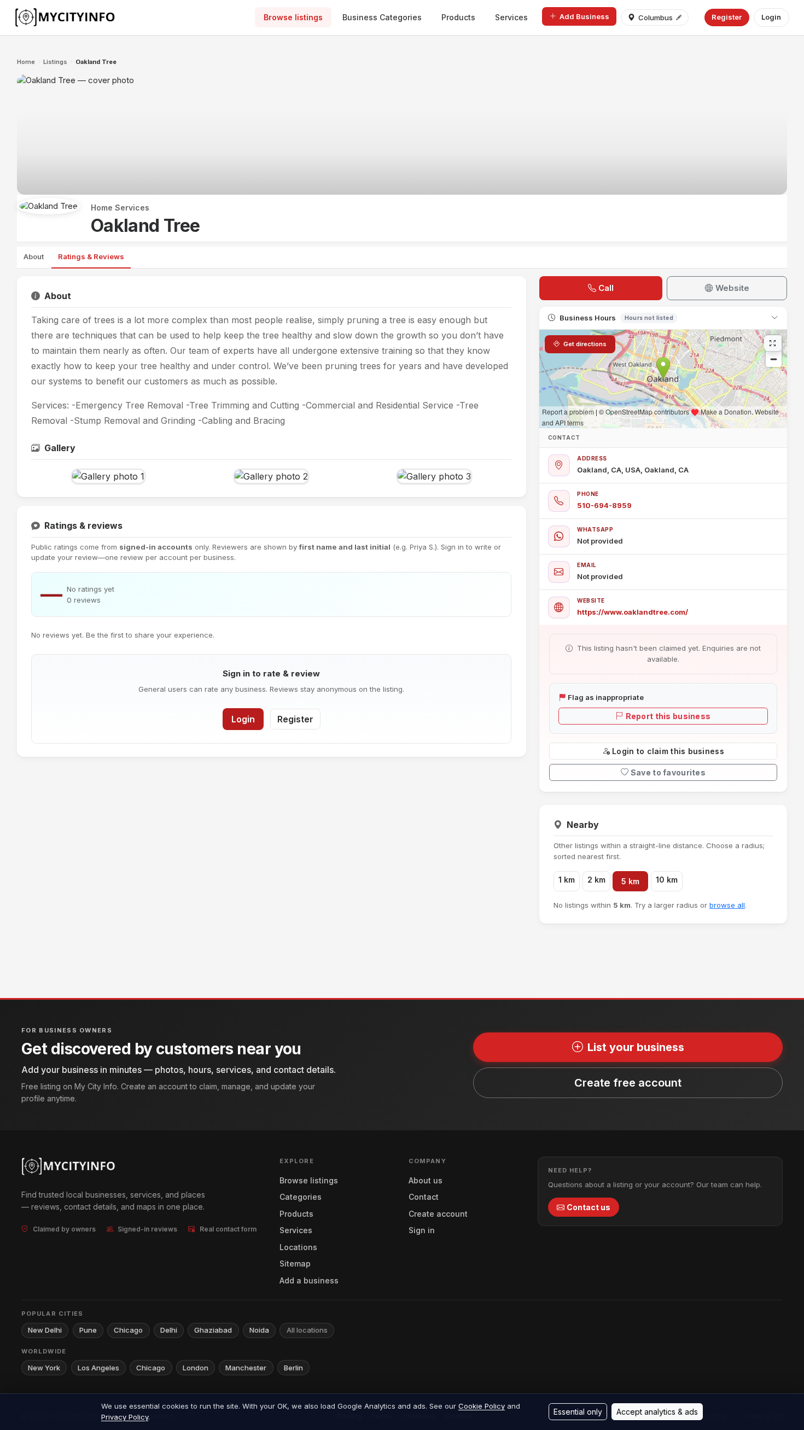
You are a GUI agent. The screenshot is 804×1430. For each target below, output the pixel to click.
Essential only (578, 1411)
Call (606, 288)
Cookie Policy (481, 1406)
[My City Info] (66, 17)
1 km (566, 879)
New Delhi (45, 1330)
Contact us (588, 1207)
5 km (630, 881)
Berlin (293, 1367)
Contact (424, 1196)
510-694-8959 (604, 505)
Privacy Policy (124, 1417)
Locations (298, 1247)
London (195, 1367)
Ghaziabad (213, 1330)
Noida (259, 1330)
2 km (596, 879)
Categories (300, 1196)
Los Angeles (98, 1367)
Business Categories (382, 17)
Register (727, 17)
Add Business (584, 16)
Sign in (422, 1230)
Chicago (128, 1330)
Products (458, 17)
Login (771, 17)
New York (44, 1367)
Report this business (668, 716)
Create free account (627, 1082)
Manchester (245, 1367)
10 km (667, 879)
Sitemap (295, 1263)
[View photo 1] (108, 476)
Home (26, 62)
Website (732, 288)
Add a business (309, 1280)
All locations (307, 1330)
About (34, 256)
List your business (635, 1047)
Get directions (584, 344)
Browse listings (293, 17)
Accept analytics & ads (657, 1411)
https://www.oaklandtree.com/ (632, 612)
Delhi (168, 1330)
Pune (88, 1330)
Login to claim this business (668, 751)
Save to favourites (668, 772)
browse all (727, 905)
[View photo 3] (434, 476)
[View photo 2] (271, 476)
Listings (55, 62)
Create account (438, 1213)
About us (425, 1180)
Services (511, 17)
